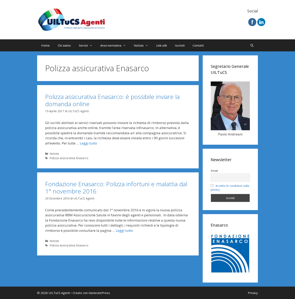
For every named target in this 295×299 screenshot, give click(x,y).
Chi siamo (64, 45)
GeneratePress (99, 293)
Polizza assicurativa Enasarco (69, 158)
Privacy (253, 293)
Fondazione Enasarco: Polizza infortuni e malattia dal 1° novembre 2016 (116, 187)
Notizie (139, 45)
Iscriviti (180, 45)
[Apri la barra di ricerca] (252, 45)
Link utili (161, 45)
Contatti (198, 45)
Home (45, 45)
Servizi (83, 45)
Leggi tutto (88, 143)
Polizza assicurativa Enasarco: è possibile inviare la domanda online (112, 100)
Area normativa (110, 45)
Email (214, 171)
